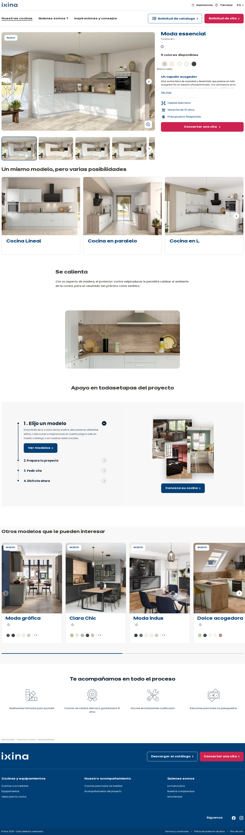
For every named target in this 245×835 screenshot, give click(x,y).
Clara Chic (82, 618)
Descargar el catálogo (171, 756)
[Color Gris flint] (205, 635)
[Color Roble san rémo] (71, 635)
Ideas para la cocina (14, 796)
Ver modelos (39, 448)
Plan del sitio (237, 831)
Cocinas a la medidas (15, 786)
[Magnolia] (56, 148)
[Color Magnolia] (172, 64)
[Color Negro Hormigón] (13, 635)
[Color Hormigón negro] (194, 64)
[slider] (123, 655)
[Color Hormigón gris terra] (87, 635)
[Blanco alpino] (129, 148)
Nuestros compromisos (181, 791)
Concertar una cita (201, 127)
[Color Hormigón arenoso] (92, 635)
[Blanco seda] (19, 148)
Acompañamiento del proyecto (102, 791)
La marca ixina (176, 786)
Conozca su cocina (181, 488)
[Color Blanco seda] (164, 64)
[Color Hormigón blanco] (77, 635)
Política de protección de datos (209, 831)
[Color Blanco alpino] (186, 64)
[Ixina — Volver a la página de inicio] (10, 4)
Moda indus (148, 618)
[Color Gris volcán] (8, 635)
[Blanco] (92, 148)
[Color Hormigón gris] (82, 635)
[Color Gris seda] (28, 635)
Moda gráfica (23, 618)
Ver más (166, 92)
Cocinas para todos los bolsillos (103, 786)
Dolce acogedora (220, 618)
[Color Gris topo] (141, 635)
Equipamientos (10, 791)
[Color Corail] (220, 635)
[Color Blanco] (179, 64)
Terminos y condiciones (177, 831)
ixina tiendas (174, 796)
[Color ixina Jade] (199, 635)
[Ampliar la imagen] (148, 124)
